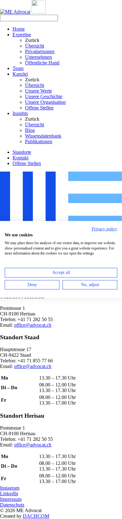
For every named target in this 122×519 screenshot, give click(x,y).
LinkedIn (9, 493)
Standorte (22, 152)
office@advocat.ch (32, 325)
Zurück (32, 40)
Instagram (9, 488)
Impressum (11, 499)
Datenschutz (12, 504)
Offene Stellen (27, 163)
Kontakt (20, 157)
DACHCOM (36, 516)
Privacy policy (104, 229)
